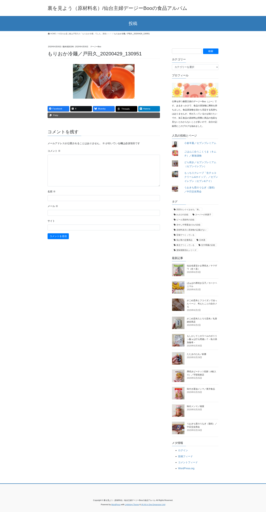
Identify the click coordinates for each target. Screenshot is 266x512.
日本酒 (202, 240)
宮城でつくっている (185, 235)
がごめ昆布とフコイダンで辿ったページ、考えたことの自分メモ (202, 303)
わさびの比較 (182, 214)
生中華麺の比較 (208, 245)
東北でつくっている (185, 245)
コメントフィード (188, 462)
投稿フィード (185, 456)
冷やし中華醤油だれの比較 (188, 225)
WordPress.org (186, 468)
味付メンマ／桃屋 (195, 406)
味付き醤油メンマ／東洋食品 (201, 389)
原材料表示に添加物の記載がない (191, 230)
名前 (52, 191)
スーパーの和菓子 (203, 214)
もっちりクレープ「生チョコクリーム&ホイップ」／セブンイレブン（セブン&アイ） (201, 177)
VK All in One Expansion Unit (153, 505)
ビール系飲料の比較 (185, 220)
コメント (54, 151)
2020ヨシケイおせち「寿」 (188, 209)
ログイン (183, 450)
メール (53, 206)
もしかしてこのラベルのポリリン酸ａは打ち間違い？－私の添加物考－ (202, 339)
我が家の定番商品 (184, 240)
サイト (51, 221)
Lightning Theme (132, 505)
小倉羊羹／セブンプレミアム (200, 143)
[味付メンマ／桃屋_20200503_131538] (178, 410)
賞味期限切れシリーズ (186, 250)
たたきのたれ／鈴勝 (196, 354)
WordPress (116, 505)
